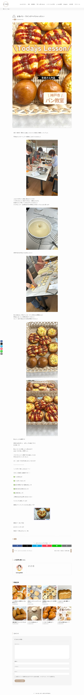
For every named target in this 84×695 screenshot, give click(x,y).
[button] (17, 546)
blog (15, 19)
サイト (16, 671)
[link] (29, 566)
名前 (16, 661)
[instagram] (33, 566)
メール (16, 666)
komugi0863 (19, 572)
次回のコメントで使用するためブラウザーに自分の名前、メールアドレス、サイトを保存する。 (35, 676)
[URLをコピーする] (67, 546)
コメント (17, 644)
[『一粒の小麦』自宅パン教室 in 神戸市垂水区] (5, 4)
